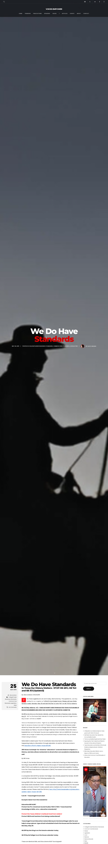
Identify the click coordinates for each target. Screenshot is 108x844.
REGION (86, 843)
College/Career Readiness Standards (41, 346)
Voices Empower (54, 9)
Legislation (74, 346)
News (85, 841)
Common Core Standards (61, 346)
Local (85, 835)
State (15, 705)
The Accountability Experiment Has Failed (94, 739)
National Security (88, 839)
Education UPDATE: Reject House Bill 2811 (37, 746)
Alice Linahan (92, 346)
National (86, 837)
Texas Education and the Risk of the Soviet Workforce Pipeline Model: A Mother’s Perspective (95, 747)
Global (86, 831)
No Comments (13, 707)
